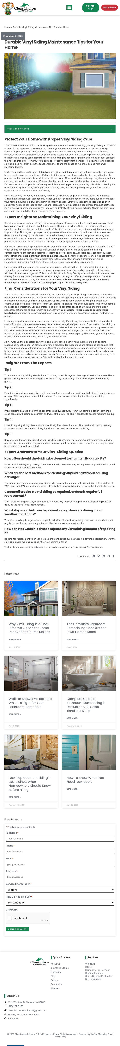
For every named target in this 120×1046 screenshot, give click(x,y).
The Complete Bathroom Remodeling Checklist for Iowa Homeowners (86, 628)
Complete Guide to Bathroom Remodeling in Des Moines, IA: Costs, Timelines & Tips (86, 705)
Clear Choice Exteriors (47, 262)
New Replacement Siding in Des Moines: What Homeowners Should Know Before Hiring (30, 784)
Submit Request (17, 929)
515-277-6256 (90, 7)
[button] (69, 7)
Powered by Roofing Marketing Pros (95, 1034)
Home (7, 27)
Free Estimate (109, 7)
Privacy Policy (60, 1036)
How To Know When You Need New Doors (85, 780)
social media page (34, 547)
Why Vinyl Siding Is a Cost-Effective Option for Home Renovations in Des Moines (29, 628)
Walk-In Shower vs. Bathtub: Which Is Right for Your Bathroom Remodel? (30, 703)
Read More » (15, 639)
